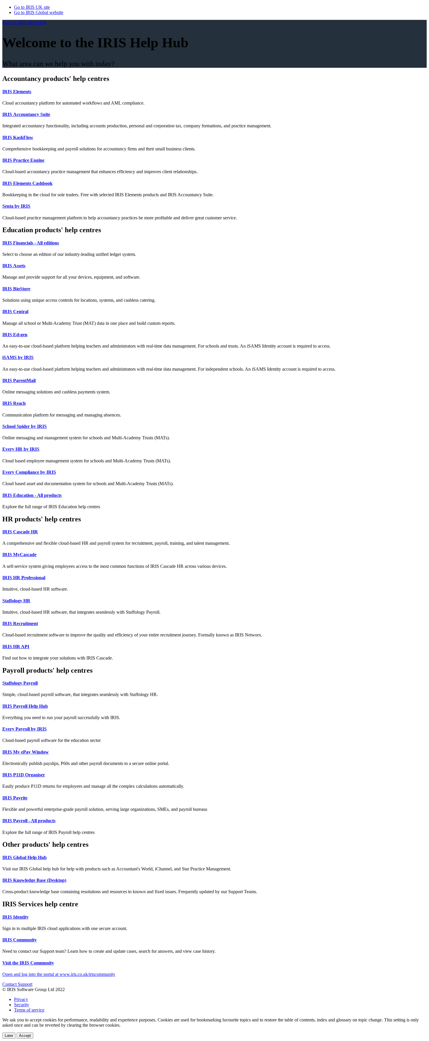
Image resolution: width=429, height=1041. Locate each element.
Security (21, 1004)
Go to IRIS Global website (38, 12)
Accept (25, 1035)
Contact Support (17, 984)
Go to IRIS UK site (32, 7)
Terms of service (29, 1009)
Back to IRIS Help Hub (24, 22)
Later (9, 1035)
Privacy (21, 999)
